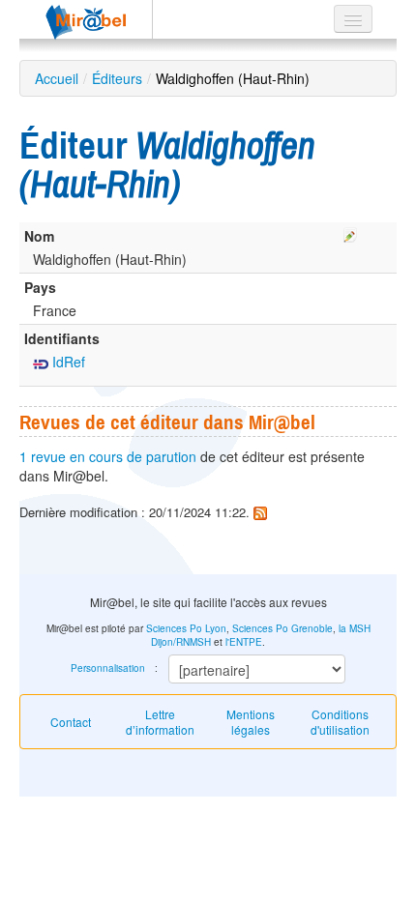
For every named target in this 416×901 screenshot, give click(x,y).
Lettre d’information (160, 722)
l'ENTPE (243, 642)
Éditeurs (117, 78)
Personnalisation (108, 668)
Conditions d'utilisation (340, 722)
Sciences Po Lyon (186, 628)
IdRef (66, 361)
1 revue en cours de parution (107, 456)
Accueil (56, 78)
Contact (70, 721)
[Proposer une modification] (350, 232)
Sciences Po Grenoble (282, 628)
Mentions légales (250, 722)
